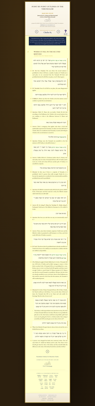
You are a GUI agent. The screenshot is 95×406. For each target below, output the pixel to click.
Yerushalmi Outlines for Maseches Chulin (47, 356)
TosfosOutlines (45, 380)
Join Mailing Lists (52, 395)
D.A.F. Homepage (47, 366)
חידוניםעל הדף (53, 383)
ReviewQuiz (41, 383)
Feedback (43, 400)
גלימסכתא (42, 387)
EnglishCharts (50, 380)
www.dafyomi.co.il (51, 25)
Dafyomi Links (50, 400)
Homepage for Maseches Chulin (47, 360)
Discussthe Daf (46, 387)
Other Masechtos (42, 395)
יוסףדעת (50, 383)
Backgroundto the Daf (45, 376)
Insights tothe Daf (39, 376)
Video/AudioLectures (51, 387)
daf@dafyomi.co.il (43, 25)
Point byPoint (56, 376)
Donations (50, 398)
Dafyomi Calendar (52, 396)
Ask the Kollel (42, 396)
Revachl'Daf (54, 380)
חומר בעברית (44, 398)
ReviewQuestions (51, 376)
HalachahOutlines (41, 380)
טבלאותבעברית (46, 383)
